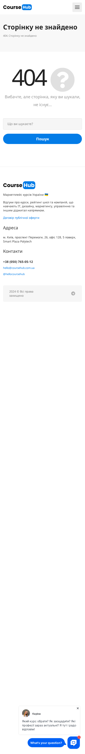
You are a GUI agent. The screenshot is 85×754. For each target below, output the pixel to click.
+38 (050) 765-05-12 (18, 262)
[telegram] (73, 293)
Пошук (42, 138)
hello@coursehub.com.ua (18, 268)
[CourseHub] (17, 7)
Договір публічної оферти (21, 218)
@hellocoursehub (14, 274)
